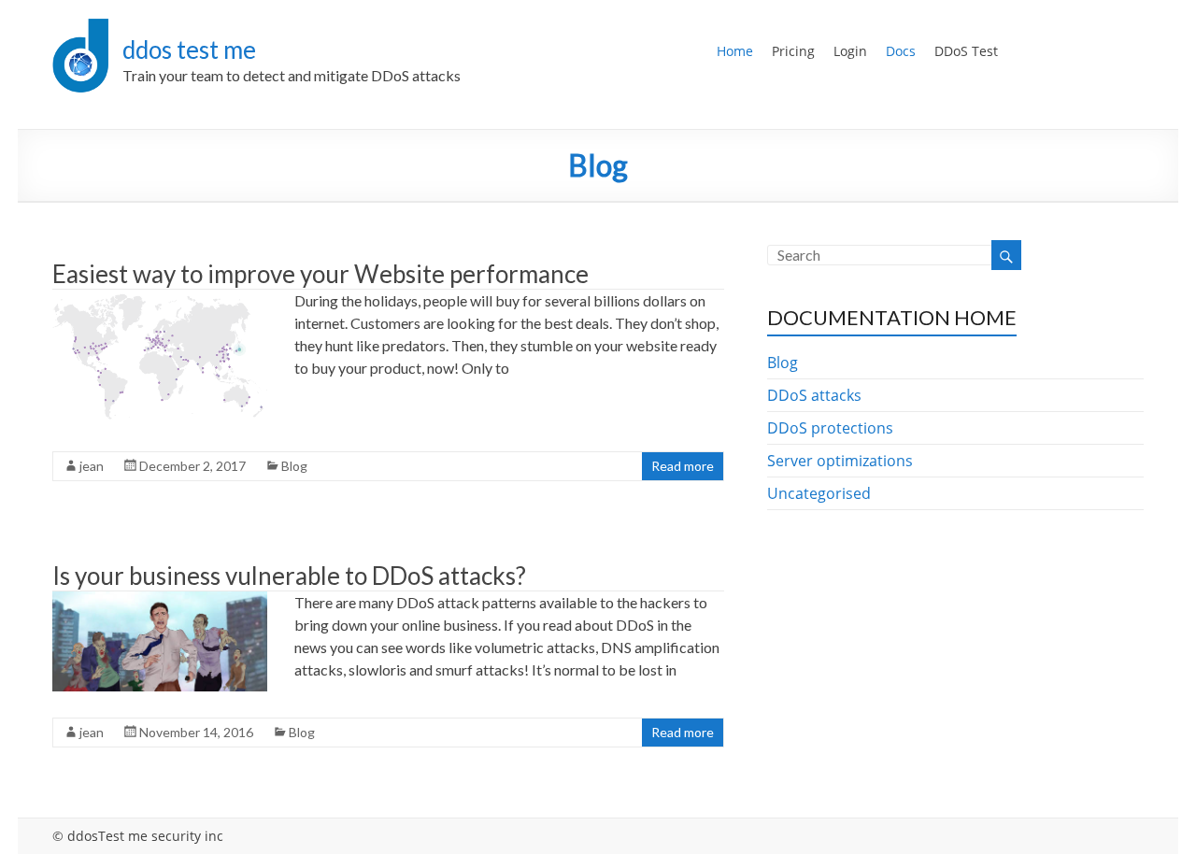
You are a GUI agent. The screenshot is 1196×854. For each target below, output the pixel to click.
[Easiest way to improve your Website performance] (159, 299)
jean (91, 466)
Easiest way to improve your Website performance (320, 274)
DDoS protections (830, 428)
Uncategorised (819, 493)
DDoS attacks (814, 395)
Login (850, 51)
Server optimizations (840, 460)
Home (735, 51)
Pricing (793, 51)
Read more (682, 466)
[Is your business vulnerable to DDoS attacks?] (159, 601)
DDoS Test (966, 51)
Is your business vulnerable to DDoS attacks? (289, 576)
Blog (294, 466)
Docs (901, 51)
